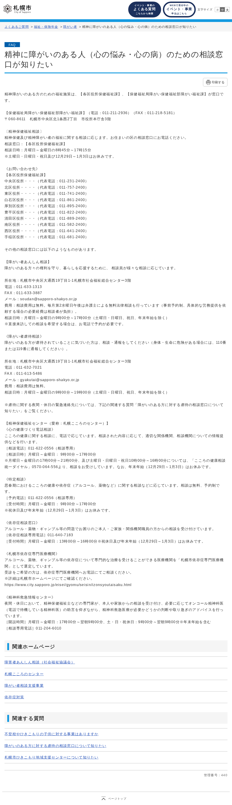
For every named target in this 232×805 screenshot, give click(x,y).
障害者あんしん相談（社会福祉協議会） (40, 662)
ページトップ (117, 798)
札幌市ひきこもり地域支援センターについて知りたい (52, 757)
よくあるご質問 (17, 27)
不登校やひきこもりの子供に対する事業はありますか (52, 734)
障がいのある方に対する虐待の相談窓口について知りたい (55, 746)
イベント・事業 (179, 9)
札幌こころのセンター (24, 674)
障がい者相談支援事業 (24, 685)
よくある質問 (144, 9)
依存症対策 (14, 697)
